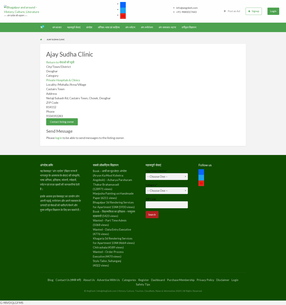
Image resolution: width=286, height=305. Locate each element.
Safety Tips (143, 284)
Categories (129, 280)
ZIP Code (151, 198)
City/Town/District (156, 170)
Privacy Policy (205, 280)
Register (143, 280)
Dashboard (158, 280)
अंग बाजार (57, 27)
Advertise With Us (108, 280)
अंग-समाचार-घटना (167, 27)
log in (58, 138)
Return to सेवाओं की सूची (60, 62)
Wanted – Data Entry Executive (112, 229)
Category (151, 184)
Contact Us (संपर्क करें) (68, 280)
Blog (50, 280)
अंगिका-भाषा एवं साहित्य (109, 27)
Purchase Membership (180, 280)
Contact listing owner (62, 121)
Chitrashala (100, 247)
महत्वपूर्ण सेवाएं (73, 27)
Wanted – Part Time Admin (109, 220)
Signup (255, 11)
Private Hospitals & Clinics (63, 80)
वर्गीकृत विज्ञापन (189, 27)
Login (273, 11)
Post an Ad (233, 11)
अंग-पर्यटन (130, 27)
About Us (89, 280)
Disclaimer (222, 280)
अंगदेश (89, 27)
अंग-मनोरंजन (147, 27)
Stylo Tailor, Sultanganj (107, 261)
